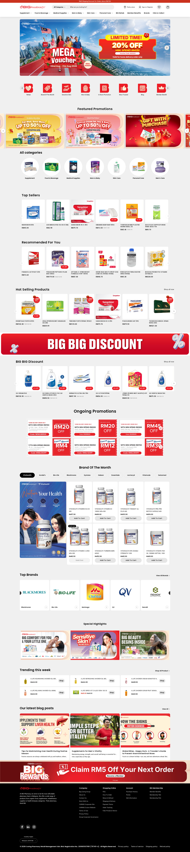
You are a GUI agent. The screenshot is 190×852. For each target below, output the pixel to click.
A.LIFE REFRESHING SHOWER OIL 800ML (93, 679)
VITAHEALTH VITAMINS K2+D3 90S (79, 510)
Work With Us (83, 801)
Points (128, 795)
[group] (30, 169)
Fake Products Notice (110, 811)
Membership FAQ (155, 798)
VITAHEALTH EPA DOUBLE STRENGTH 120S (129, 552)
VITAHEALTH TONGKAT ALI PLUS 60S (130, 510)
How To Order (107, 795)
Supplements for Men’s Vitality (87, 751)
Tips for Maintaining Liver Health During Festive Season (44, 752)
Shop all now (169, 289)
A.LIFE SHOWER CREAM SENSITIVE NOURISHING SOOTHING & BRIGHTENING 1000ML (144, 679)
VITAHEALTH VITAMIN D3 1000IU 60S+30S (103, 510)
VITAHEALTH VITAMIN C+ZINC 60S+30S (79, 552)
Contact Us (83, 798)
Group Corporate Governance (88, 817)
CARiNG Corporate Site (87, 804)
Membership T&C (155, 795)
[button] (26, 13)
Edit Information (131, 798)
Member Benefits (155, 792)
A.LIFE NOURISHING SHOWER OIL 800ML (43, 679)
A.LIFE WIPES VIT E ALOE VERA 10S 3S (94, 691)
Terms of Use (83, 811)
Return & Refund (108, 798)
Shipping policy (151, 846)
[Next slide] (187, 131)
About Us (82, 795)
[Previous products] (22, 216)
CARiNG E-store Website (87, 807)
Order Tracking (107, 807)
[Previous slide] (3, 131)
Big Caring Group (84, 792)
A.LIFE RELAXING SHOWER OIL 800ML (43, 691)
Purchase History (132, 792)
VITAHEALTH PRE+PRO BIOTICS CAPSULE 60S (154, 510)
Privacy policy (123, 846)
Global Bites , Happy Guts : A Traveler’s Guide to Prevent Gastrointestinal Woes (144, 752)
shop (61, 681)
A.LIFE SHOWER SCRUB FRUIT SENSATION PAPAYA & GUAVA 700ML (144, 691)
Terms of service (137, 846)
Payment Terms (108, 804)
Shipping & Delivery (109, 801)
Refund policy (165, 846)
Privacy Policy (83, 814)
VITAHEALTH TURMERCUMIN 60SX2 (104, 552)
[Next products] (168, 216)
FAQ (104, 792)
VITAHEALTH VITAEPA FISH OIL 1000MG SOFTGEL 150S (155, 552)
